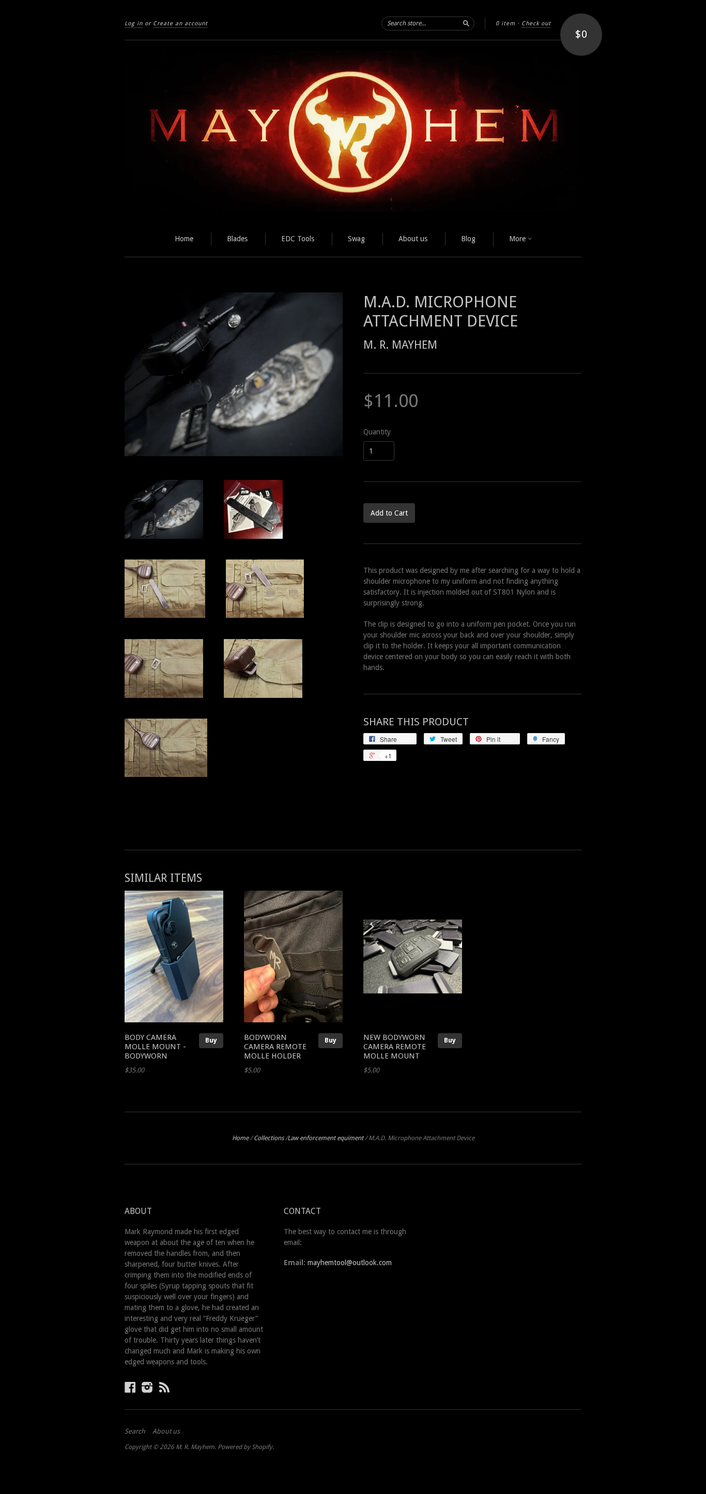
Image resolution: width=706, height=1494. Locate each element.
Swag (356, 239)
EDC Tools (297, 239)
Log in (134, 23)
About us (412, 239)
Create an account (180, 23)
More (518, 239)
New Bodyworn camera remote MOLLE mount (394, 1047)
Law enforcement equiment (325, 1138)
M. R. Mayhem (400, 344)
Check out (536, 23)
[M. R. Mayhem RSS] (164, 1387)
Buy (211, 1040)
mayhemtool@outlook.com (350, 1262)
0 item (505, 23)
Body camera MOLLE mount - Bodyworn (155, 1047)
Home (184, 239)
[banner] (353, 131)
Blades (237, 239)
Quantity (377, 432)
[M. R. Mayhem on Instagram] (147, 1387)
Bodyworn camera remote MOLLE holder (275, 1047)
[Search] (466, 23)
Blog (468, 239)
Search (135, 1431)
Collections (269, 1138)
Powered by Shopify (245, 1447)
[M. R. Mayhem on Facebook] (130, 1387)
